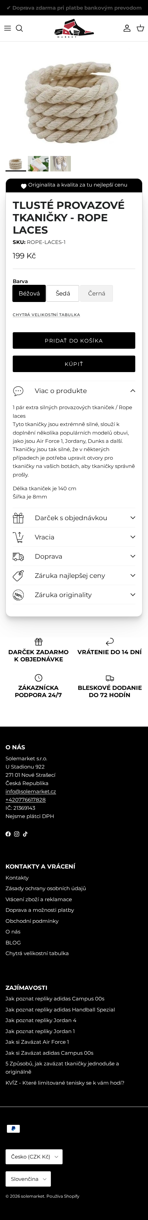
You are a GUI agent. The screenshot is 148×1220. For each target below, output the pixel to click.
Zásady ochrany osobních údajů (46, 888)
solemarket (32, 1196)
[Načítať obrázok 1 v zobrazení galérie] (74, 98)
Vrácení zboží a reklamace (39, 899)
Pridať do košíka (74, 340)
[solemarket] (74, 28)
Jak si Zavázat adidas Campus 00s (49, 1053)
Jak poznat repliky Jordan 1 (40, 1031)
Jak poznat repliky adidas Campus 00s (55, 998)
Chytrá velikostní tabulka (46, 314)
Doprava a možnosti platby (40, 910)
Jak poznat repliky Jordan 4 (41, 1020)
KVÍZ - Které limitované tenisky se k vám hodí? (65, 1082)
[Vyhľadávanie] (22, 28)
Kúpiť (74, 364)
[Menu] (7, 28)
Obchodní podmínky (32, 921)
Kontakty (17, 877)
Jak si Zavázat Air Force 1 (37, 1042)
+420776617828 (26, 799)
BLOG (13, 942)
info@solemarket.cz (31, 791)
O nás (13, 931)
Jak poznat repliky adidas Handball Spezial (60, 1009)
